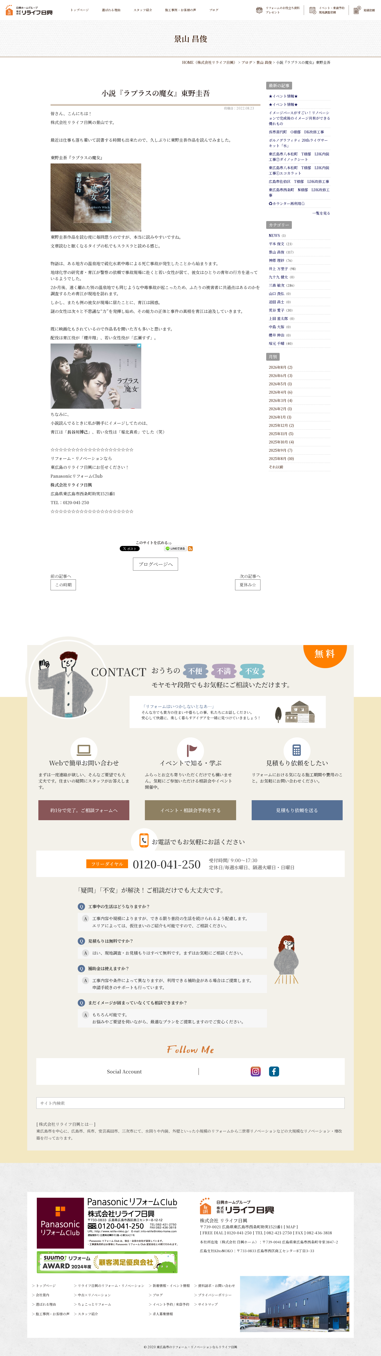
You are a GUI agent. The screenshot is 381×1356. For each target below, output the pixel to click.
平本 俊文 (276, 243)
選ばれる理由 (111, 10)
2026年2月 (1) (280, 408)
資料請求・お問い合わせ (216, 1285)
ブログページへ (155, 563)
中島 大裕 (276, 326)
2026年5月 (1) (280, 383)
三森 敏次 (276, 285)
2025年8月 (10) (281, 458)
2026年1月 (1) (280, 417)
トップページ (79, 10)
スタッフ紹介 (142, 10)
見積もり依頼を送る (297, 810)
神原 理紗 (276, 260)
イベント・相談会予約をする (190, 810)
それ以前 (276, 466)
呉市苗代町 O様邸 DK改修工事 (296, 131)
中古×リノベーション (94, 1294)
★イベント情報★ (283, 96)
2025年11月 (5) (281, 433)
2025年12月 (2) (281, 425)
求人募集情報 (163, 1313)
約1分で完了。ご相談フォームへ (84, 810)
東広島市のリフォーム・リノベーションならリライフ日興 (197, 1347)
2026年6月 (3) (280, 375)
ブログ (213, 10)
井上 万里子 (278, 268)
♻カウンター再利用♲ (287, 203)
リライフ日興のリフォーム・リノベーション (111, 1285)
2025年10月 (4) (281, 441)
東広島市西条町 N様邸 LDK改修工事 (299, 192)
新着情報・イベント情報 (171, 1285)
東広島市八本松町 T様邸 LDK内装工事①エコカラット (299, 170)
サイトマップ (208, 1304)
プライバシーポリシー (215, 1294)
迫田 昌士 (276, 301)
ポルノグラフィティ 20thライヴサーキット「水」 (298, 143)
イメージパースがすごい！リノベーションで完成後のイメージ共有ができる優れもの (299, 118)
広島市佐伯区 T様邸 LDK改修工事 (299, 181)
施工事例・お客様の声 (180, 10)
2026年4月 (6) (280, 392)
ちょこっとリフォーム (94, 1304)
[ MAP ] (291, 1226)
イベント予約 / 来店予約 (171, 1304)
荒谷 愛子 (276, 310)
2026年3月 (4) (280, 400)
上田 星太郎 (278, 318)
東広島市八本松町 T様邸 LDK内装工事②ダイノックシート (299, 156)
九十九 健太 (278, 276)
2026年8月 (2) (280, 367)
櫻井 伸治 (276, 335)
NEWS (274, 235)
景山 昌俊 (276, 252)
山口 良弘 (276, 293)
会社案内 (42, 1294)
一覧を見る (321, 213)
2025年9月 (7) (280, 450)
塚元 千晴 (276, 343)
